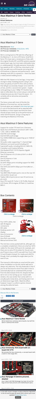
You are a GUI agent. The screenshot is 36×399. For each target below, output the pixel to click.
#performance (27, 26)
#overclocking (19, 26)
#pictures (3, 28)
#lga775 (27, 24)
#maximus (32, 24)
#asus (8, 30)
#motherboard (9, 26)
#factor (8, 24)
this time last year (27, 106)
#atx (5, 24)
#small (22, 28)
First (2, 296)
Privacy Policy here (20, 395)
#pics (32, 26)
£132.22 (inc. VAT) (23, 49)
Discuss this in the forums (9, 293)
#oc (14, 26)
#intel (12, 30)
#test (15, 30)
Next (33, 34)
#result (13, 28)
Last (13, 296)
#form (12, 24)
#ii (23, 24)
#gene (21, 24)
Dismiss (18, 397)
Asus (12, 47)
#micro (2, 26)
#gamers (16, 24)
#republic (8, 28)
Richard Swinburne (6, 20)
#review (18, 28)
